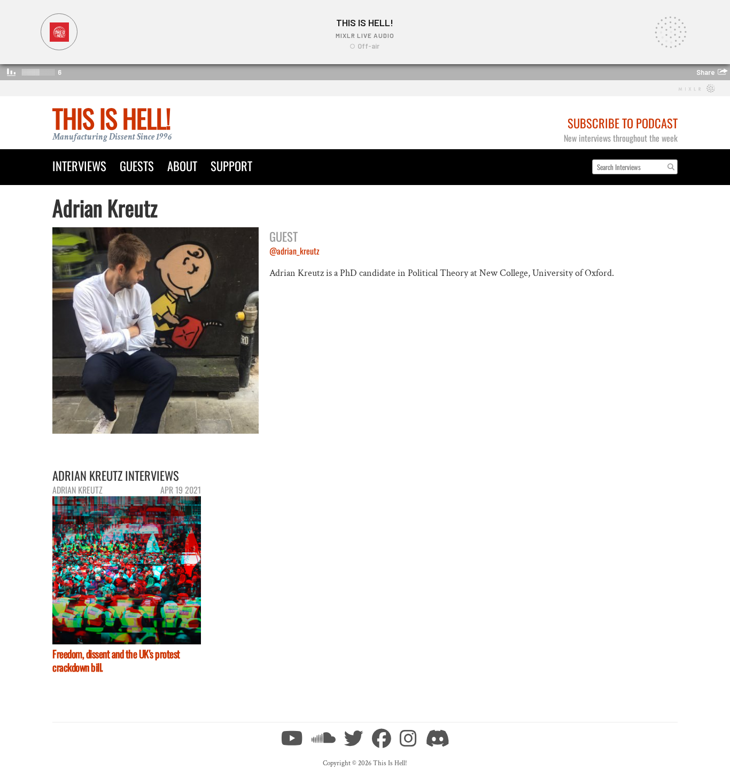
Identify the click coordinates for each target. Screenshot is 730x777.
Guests (137, 165)
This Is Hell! (111, 118)
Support (231, 165)
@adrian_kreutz (294, 250)
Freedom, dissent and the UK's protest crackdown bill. (116, 660)
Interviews (79, 165)
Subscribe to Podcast (623, 123)
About (182, 165)
